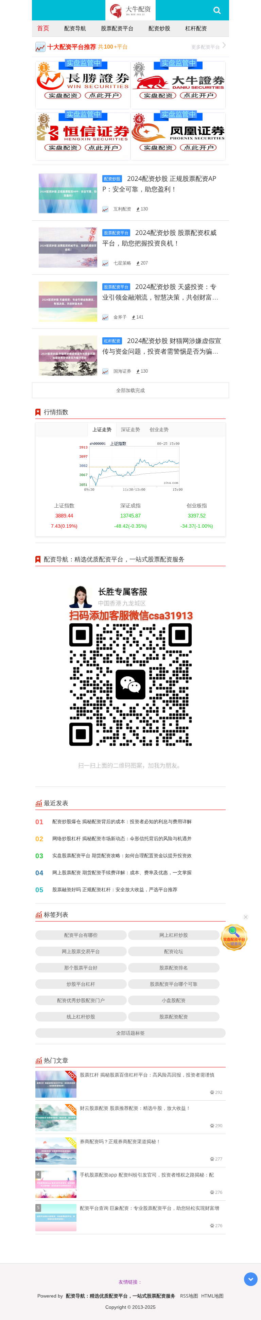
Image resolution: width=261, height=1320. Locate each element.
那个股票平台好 (81, 967)
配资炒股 (159, 28)
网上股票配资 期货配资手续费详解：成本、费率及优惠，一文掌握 (122, 872)
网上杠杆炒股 (173, 935)
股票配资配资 (173, 1016)
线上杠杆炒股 (81, 1016)
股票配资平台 (117, 28)
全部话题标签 (130, 1033)
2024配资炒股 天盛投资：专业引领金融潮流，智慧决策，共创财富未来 (160, 297)
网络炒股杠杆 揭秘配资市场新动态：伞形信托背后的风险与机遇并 (122, 838)
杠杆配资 (196, 28)
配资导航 (75, 28)
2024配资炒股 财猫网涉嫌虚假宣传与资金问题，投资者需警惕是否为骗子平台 (161, 351)
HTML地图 (212, 1295)
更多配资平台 (205, 47)
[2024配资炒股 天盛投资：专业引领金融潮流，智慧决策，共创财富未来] (68, 301)
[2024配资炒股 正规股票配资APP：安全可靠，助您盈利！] (68, 193)
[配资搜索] (217, 10)
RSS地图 (189, 1295)
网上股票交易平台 (81, 951)
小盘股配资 (174, 1000)
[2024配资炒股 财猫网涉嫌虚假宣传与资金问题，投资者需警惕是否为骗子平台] (68, 355)
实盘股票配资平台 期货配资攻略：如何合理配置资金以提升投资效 (122, 855)
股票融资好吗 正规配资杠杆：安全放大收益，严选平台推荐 (114, 889)
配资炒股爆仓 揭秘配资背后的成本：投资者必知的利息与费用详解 (122, 821)
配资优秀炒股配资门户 (81, 1000)
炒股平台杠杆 (81, 984)
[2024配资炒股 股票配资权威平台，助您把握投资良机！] (68, 247)
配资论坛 (173, 951)
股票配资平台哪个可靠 (173, 984)
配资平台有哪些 (81, 935)
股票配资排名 (173, 967)
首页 (43, 28)
